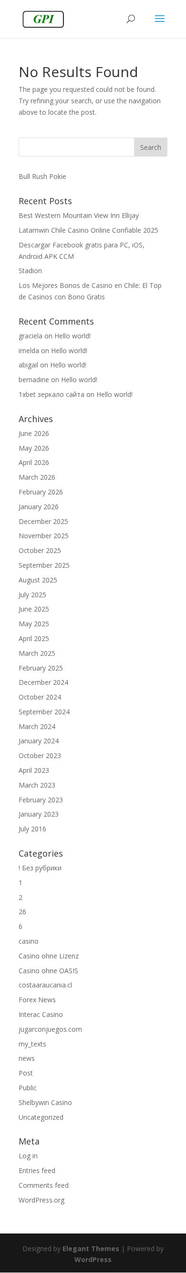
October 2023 (40, 755)
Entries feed (37, 1170)
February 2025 (41, 667)
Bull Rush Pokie (42, 176)
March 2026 (37, 477)
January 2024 (39, 740)
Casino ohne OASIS (48, 970)
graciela (30, 335)
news (27, 1058)
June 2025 (34, 608)
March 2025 (37, 653)
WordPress (93, 1259)
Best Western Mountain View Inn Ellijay (79, 215)
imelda (29, 350)
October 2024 (40, 696)
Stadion (30, 270)
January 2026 (39, 506)
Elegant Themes (90, 1248)
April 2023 (34, 770)
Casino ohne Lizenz (49, 955)
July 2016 (32, 828)
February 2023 (41, 799)
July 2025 (32, 594)
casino (29, 941)
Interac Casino (41, 1014)
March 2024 (37, 726)
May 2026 (34, 448)
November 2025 (44, 535)
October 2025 (40, 550)
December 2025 (43, 521)
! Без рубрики (40, 867)
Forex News (37, 999)
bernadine (34, 379)
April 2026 (34, 462)
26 (22, 911)
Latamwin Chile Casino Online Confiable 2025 (88, 230)
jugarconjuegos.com (50, 1029)
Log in (28, 1155)
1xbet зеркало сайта (51, 394)
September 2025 (44, 565)
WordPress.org (41, 1199)
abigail (28, 364)
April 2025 (34, 638)
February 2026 (41, 491)
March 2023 (37, 784)
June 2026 (34, 433)
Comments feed (44, 1185)
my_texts (32, 1043)
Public (28, 1087)
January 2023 (39, 814)
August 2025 (38, 579)
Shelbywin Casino (45, 1102)
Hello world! (72, 335)
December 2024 (43, 682)
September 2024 (44, 711)
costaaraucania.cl (45, 984)
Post (26, 1072)
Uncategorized (41, 1117)
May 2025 (34, 623)
